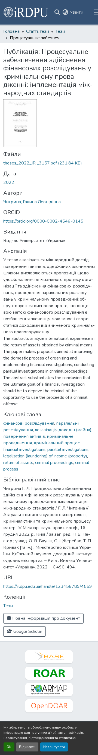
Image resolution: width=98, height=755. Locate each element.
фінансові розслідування (28, 423)
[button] (26, 12)
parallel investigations (67, 450)
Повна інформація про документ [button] (45, 618)
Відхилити (27, 746)
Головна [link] (11, 31)
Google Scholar (27, 631)
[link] (49, 163)
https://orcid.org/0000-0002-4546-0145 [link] (43, 221)
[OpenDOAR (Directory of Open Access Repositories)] (49, 705)
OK (9, 746)
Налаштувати (54, 746)
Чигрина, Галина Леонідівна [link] (32, 202)
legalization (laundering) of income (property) (45, 456)
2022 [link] (8, 182)
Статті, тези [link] (37, 31)
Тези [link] (60, 31)
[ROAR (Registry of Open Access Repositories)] (49, 673)
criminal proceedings (54, 463)
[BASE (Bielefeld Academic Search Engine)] (49, 656)
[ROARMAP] (49, 689)
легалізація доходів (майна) (63, 430)
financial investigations (24, 450)
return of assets (18, 463)
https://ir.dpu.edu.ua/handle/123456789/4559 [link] (47, 586)
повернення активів (24, 436)
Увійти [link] (76, 12)
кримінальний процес (56, 443)
